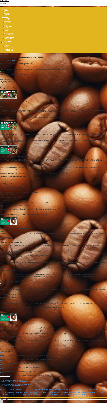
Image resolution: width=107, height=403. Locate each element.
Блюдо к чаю (5, 51)
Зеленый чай (7, 18)
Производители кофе (8, 47)
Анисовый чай (7, 19)
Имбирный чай (7, 21)
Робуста (6, 15)
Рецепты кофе (7, 43)
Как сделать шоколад (9, 37)
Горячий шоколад (8, 38)
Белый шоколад (7, 41)
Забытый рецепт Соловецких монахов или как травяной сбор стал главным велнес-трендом (21, 381)
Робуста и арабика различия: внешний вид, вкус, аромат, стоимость (14, 370)
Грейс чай (6, 25)
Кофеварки (6, 46)
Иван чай (6, 30)
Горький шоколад (8, 39)
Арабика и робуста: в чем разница (9, 346)
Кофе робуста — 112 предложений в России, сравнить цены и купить (14, 361)
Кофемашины (59, 392)
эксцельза (6, 13)
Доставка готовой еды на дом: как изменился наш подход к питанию (16, 384)
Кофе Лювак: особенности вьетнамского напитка (10, 365)
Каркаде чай (7, 22)
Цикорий (47, 394)
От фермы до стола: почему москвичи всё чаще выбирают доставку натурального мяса (20, 382)
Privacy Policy (5, 397)
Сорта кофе (4, 9)
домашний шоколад (8, 33)
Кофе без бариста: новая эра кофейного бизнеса (12, 380)
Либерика (6, 14)
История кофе (5, 7)
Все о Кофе (4, 42)
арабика (6, 10)
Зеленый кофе (7, 11)
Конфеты (6, 35)
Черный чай (6, 27)
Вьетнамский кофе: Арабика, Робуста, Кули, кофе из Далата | (12, 374)
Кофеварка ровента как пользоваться (8, 357)
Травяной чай (5, 17)
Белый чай (6, 23)
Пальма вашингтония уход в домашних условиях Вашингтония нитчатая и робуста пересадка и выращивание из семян (25, 353)
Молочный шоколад (8, 34)
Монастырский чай (8, 26)
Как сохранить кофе (8, 50)
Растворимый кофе (8, 49)
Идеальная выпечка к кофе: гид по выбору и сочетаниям (14, 385)
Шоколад (4, 31)
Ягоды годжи (7, 29)
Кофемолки (6, 45)
